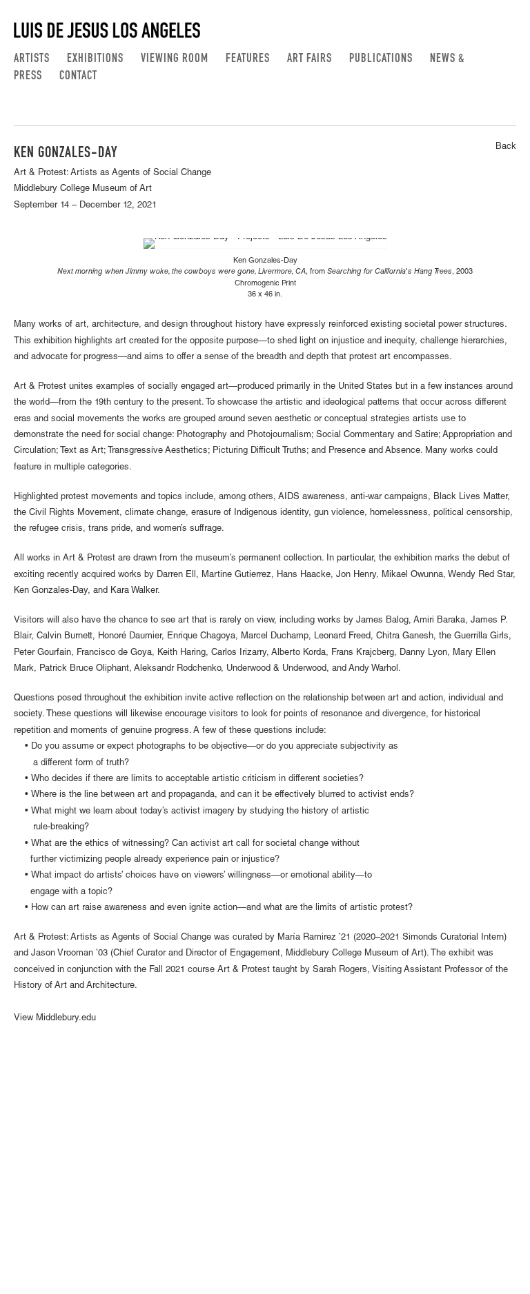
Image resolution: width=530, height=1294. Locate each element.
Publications (381, 59)
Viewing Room (174, 59)
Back (505, 147)
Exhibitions (95, 59)
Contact (78, 76)
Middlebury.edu (66, 1018)
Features (248, 59)
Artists (32, 59)
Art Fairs (309, 59)
